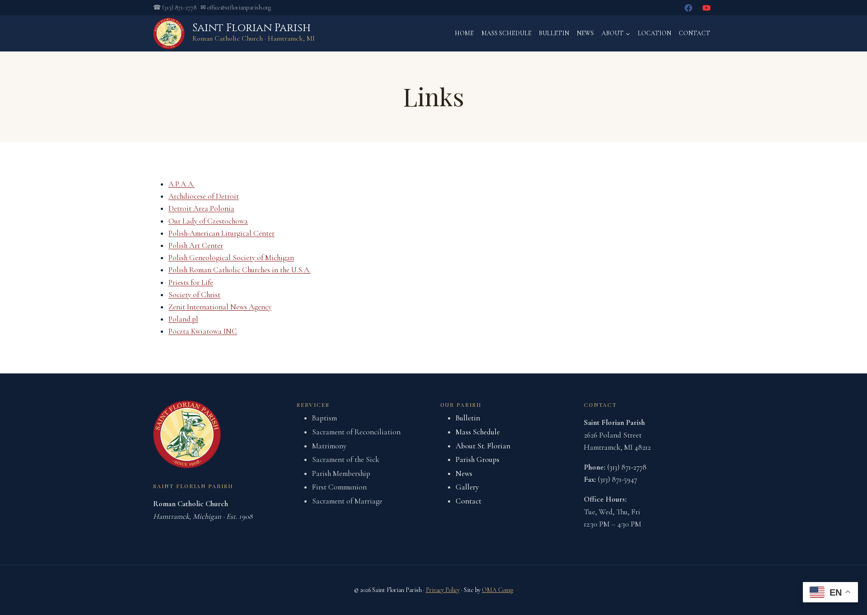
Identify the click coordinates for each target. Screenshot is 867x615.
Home (464, 33)
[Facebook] (688, 7)
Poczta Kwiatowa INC (202, 331)
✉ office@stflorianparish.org (235, 7)
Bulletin (554, 33)
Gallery (467, 487)
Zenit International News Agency (219, 307)
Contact (694, 33)
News (585, 33)
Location (654, 33)
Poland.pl (183, 319)
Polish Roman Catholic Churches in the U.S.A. (239, 270)
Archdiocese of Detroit (203, 196)
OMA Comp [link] (497, 590)
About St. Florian (483, 446)
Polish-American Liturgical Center (221, 233)
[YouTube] (706, 7)
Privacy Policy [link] (443, 590)
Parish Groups (477, 459)
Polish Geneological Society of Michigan (231, 257)
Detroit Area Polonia (201, 208)
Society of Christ (194, 294)
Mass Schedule (506, 33)
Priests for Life (190, 282)
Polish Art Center (195, 245)
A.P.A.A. (181, 184)
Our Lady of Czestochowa (208, 221)
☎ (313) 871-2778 (174, 7)
